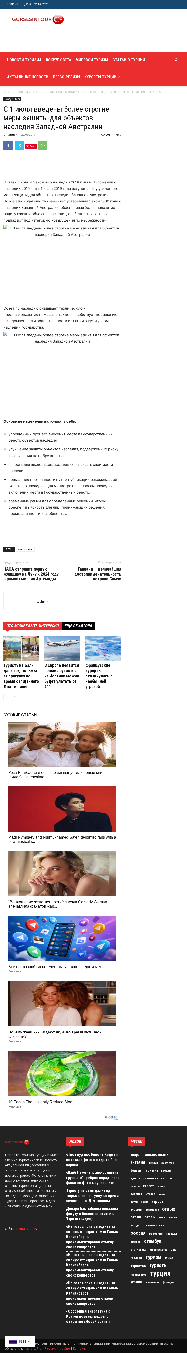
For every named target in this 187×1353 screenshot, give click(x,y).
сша (173, 1249)
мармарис (152, 1209)
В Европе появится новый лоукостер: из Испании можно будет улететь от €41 (61, 676)
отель (149, 1217)
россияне (156, 1233)
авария (136, 1155)
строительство (158, 1249)
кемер (163, 1194)
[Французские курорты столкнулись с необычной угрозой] (103, 648)
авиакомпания (158, 1154)
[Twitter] (19, 145)
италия (150, 1194)
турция (160, 1273)
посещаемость (153, 1225)
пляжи (173, 1217)
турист (169, 1258)
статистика (138, 1249)
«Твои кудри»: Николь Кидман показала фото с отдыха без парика (92, 1159)
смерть (136, 1241)
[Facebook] (8, 145)
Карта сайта (32, 1348)
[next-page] (14, 697)
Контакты (79, 1348)
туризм (153, 1257)
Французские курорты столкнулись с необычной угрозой (98, 676)
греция (166, 1170)
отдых (168, 1209)
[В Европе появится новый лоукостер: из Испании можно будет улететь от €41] (62, 648)
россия (138, 1233)
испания (136, 1194)
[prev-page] (6, 697)
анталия (138, 1162)
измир (161, 1186)
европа (135, 1186)
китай (134, 1202)
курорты (137, 1209)
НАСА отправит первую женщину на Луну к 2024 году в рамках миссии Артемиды (31, 574)
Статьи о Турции (128, 60)
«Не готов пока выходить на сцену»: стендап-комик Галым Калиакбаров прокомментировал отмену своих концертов (92, 1236)
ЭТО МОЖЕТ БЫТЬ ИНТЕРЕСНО (32, 625)
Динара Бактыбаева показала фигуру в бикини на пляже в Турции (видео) (92, 1213)
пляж (162, 1217)
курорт (157, 1201)
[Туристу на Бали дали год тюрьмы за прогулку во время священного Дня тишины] (21, 648)
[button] (176, 60)
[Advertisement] (62, 41)
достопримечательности (151, 1178)
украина (137, 1282)
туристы (158, 1265)
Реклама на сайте (57, 1348)
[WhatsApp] (42, 145)
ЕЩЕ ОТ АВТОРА (78, 625)
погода (135, 1225)
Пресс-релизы (66, 77)
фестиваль (152, 1282)
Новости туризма (24, 60)
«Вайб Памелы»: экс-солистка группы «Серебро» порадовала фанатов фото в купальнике (93, 1177)
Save (33, 146)
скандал (171, 1233)
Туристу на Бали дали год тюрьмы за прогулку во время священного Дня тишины (21, 676)
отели (136, 1217)
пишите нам (26, 1228)
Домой (8, 92)
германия (151, 1170)
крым (144, 1202)
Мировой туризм (92, 60)
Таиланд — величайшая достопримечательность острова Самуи (97, 574)
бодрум (136, 1170)
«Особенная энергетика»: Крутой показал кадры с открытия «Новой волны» (88, 1316)
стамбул (152, 1241)
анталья (153, 1162)
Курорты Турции (100, 77)
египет (148, 1186)
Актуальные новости (27, 77)
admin (13, 134)
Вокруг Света (58, 60)
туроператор (138, 1274)
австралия (25, 549)
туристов (138, 1266)
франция (168, 1282)
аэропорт (167, 1162)
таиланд (136, 1258)
